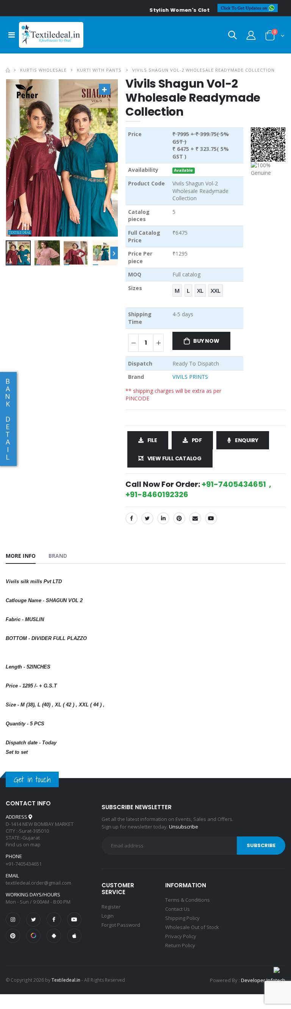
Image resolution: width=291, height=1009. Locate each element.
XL (200, 290)
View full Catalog (174, 458)
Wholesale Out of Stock (192, 927)
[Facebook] (131, 518)
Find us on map (23, 844)
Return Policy (180, 945)
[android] (54, 936)
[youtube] (211, 518)
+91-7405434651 (24, 863)
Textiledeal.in (66, 980)
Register (111, 906)
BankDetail (7, 419)
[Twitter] (147, 518)
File (152, 440)
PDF (197, 440)
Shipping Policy (182, 918)
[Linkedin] (163, 518)
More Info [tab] (21, 555)
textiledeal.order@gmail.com (38, 882)
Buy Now (206, 341)
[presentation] (114, 252)
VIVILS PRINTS (190, 376)
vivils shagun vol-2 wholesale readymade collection (203, 70)
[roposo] (33, 936)
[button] (232, 36)
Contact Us (177, 908)
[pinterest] (13, 936)
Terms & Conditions (187, 899)
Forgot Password (121, 924)
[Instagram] (13, 919)
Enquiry (246, 440)
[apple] (74, 936)
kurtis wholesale (43, 70)
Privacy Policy (180, 936)
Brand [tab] (57, 555)
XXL (216, 290)
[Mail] (195, 518)
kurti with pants (99, 70)
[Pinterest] (179, 518)
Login (108, 915)
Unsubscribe (183, 826)
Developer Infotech (263, 980)
